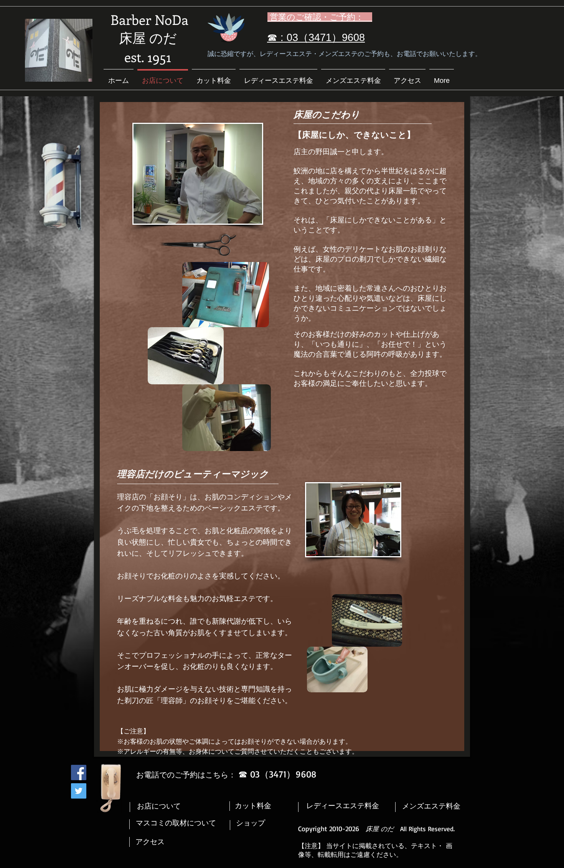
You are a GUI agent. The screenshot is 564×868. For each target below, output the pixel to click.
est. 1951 (147, 57)
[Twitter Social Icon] (78, 791)
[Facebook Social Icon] (78, 772)
